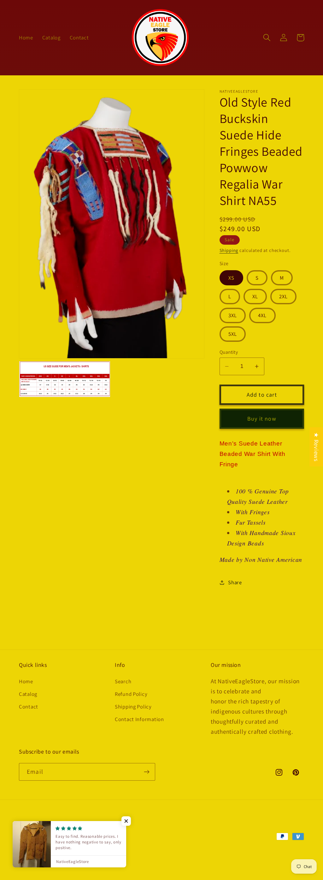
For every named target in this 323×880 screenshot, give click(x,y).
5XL (232, 333)
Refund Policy (131, 694)
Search (123, 681)
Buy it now (261, 418)
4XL (262, 315)
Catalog (28, 694)
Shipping (229, 250)
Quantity (229, 352)
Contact (28, 706)
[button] (267, 37)
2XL (283, 296)
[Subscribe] (146, 772)
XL (255, 296)
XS (231, 277)
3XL (232, 315)
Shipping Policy (133, 706)
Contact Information (139, 719)
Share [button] (235, 582)
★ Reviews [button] (316, 446)
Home (26, 681)
